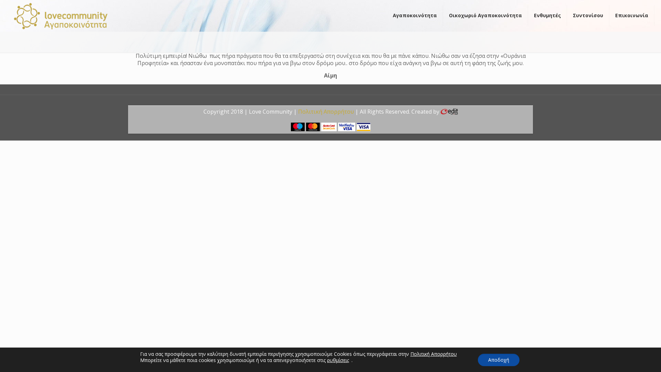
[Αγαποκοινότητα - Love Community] (61, 15)
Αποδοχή (498, 359)
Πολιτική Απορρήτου (326, 111)
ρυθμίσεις (338, 360)
